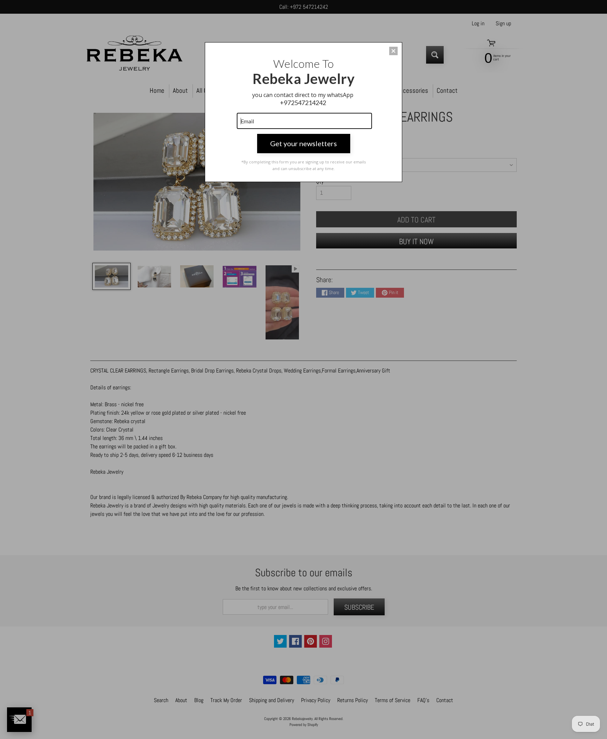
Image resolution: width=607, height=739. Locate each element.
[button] (393, 51)
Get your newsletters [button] (303, 143)
